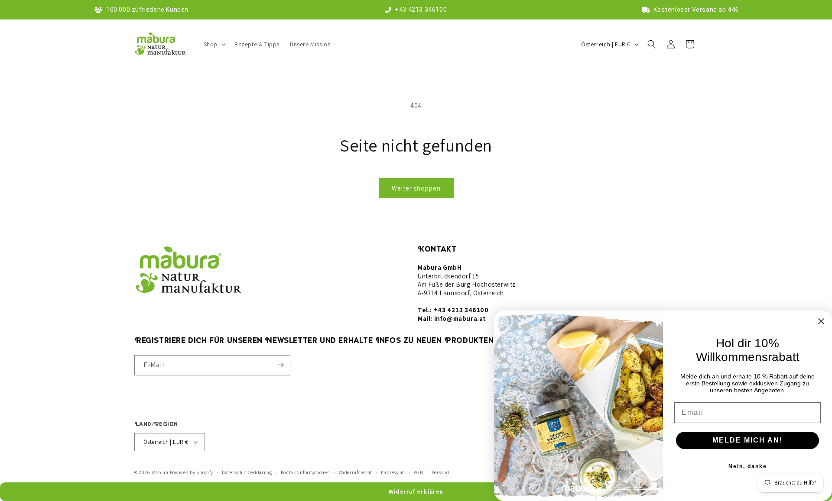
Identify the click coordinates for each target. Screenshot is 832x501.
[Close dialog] (821, 321)
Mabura (160, 472)
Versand (440, 472)
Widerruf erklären (416, 491)
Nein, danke (747, 466)
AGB (418, 472)
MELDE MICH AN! (747, 440)
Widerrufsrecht (355, 472)
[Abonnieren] (280, 365)
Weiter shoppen (416, 188)
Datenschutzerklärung (247, 472)
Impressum (393, 472)
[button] (213, 44)
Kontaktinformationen (305, 472)
